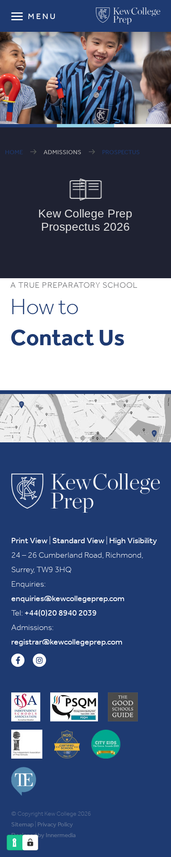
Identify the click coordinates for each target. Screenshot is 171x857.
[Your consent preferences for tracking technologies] (30, 842)
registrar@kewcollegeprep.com (66, 642)
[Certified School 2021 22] (66, 744)
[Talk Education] (23, 781)
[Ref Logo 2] (26, 744)
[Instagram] (39, 660)
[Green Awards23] (105, 744)
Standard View (78, 540)
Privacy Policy (55, 824)
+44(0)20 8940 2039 (60, 613)
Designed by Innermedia (43, 835)
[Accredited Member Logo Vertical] (25, 706)
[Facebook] (17, 660)
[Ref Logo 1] (123, 706)
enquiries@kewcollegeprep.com (68, 598)
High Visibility (133, 540)
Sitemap (22, 824)
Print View (29, 540)
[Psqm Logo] (74, 706)
